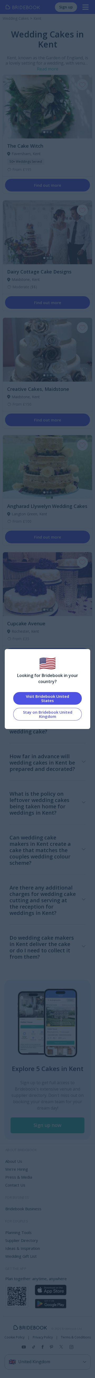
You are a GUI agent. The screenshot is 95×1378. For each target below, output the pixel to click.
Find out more (47, 185)
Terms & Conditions (76, 1337)
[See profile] (47, 107)
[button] (47, 1125)
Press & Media (18, 1177)
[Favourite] (82, 84)
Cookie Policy (14, 1337)
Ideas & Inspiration (22, 1248)
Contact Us (15, 1185)
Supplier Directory (21, 1240)
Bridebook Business (23, 1208)
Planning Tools (18, 1232)
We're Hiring (16, 1169)
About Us (13, 1161)
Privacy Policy (43, 1337)
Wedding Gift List (21, 1256)
